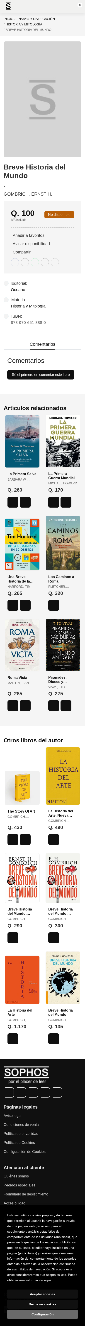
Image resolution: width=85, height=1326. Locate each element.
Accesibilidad (14, 1203)
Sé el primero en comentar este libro (41, 375)
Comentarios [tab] (42, 344)
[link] (25, 502)
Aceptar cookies (42, 1294)
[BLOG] (57, 1092)
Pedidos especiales (19, 1185)
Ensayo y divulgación (36, 19)
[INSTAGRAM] (33, 1092)
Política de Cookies (19, 1143)
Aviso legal (13, 1116)
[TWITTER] (21, 1092)
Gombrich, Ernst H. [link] (28, 194)
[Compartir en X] (25, 262)
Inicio (8, 19)
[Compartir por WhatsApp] (35, 262)
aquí (47, 1280)
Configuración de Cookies (25, 1152)
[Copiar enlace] (55, 262)
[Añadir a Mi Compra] (12, 502)
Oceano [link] (18, 289)
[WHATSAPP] (45, 1092)
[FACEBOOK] (9, 1092)
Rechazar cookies (42, 1304)
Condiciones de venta (21, 1125)
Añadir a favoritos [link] (28, 235)
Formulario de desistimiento (26, 1194)
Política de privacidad (21, 1134)
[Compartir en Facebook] (15, 262)
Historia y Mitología (24, 24)
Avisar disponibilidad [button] (31, 244)
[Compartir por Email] (45, 262)
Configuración (43, 1314)
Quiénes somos (16, 1176)
